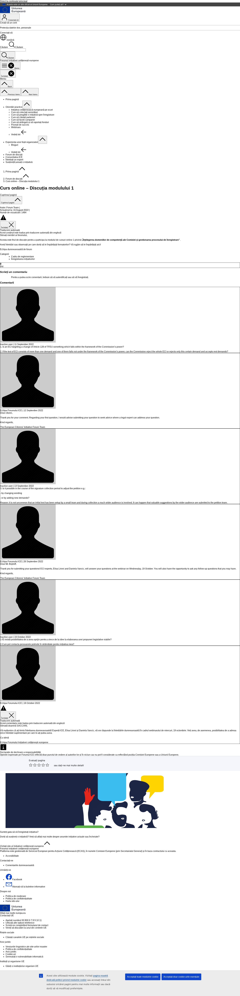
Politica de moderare (16, 896)
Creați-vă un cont (8, 23)
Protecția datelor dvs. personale (15, 28)
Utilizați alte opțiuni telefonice (20, 923)
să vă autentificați (58, 277)
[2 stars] (33, 765)
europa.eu (21, 913)
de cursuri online (64, 240)
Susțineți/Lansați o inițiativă (19, 162)
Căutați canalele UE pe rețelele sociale (25, 937)
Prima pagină (12, 99)
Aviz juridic (11, 951)
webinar (122, 568)
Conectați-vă (13, 20)
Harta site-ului (12, 901)
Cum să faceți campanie (23, 120)
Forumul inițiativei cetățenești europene (19, 848)
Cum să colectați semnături (24, 112)
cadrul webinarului (151, 730)
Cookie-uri (11, 954)
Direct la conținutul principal (13, 1)
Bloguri (14, 145)
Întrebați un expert (14, 159)
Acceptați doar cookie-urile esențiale (181, 977)
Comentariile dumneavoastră (20, 865)
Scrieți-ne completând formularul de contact (27, 925)
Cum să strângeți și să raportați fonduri (30, 122)
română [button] (10, 40)
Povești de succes (20, 125)
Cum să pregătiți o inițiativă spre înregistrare (32, 115)
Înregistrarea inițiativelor (23, 259)
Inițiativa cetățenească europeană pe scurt (32, 110)
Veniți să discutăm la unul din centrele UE (26, 928)
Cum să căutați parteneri (23, 117)
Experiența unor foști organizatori (22, 142)
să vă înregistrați (80, 277)
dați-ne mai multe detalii (71, 765)
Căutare (4, 47)
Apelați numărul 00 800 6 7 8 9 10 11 (24, 920)
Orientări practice (14, 107)
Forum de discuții (14, 154)
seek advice (106, 417)
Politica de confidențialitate (19, 898)
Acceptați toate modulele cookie (142, 977)
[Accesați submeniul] (26, 105)
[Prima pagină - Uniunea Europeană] (13, 12)
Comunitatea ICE (14, 157)
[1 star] (31, 765)
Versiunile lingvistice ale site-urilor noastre (26, 946)
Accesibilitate (12, 856)
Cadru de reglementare (22, 256)
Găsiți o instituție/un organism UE (22, 966)
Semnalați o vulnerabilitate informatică (24, 956)
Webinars (16, 127)
